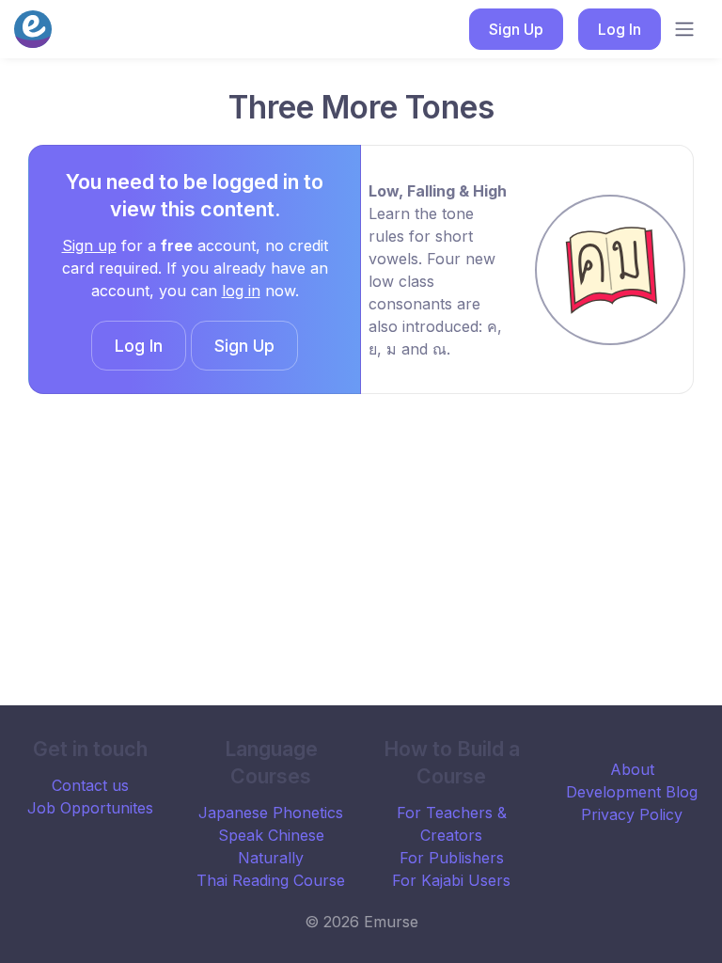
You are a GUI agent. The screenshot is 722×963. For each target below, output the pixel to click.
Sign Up (516, 29)
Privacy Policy (632, 814)
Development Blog (632, 791)
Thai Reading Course (270, 880)
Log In (619, 29)
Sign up (89, 245)
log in (241, 290)
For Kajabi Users (451, 880)
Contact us (90, 785)
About (632, 769)
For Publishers (452, 857)
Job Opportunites (90, 807)
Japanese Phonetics (270, 812)
